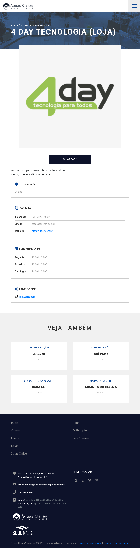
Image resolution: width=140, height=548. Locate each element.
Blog (76, 423)
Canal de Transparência (116, 542)
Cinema (16, 430)
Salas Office (19, 453)
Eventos (16, 438)
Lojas (14, 446)
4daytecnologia (26, 297)
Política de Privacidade (89, 542)
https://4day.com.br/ (43, 231)
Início (14, 423)
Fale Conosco (81, 438)
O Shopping (80, 430)
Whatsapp (70, 159)
